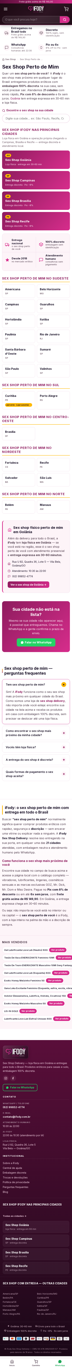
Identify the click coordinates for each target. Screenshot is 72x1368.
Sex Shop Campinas (18, 1238)
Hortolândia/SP (11, 1306)
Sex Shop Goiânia (17, 1225)
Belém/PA (8, 1297)
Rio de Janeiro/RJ (46, 1314)
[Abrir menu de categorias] (5, 9)
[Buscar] (65, 19)
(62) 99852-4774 (14, 1107)
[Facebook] (13, 1078)
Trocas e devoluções (15, 1177)
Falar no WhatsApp (22, 1087)
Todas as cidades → (15, 1216)
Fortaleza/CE (9, 1302)
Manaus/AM (9, 1310)
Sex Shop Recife (16, 1266)
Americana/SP (10, 1293)
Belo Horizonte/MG (47, 1293)
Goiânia (15, 98)
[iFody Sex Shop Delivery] (15, 1052)
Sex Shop (10, 59)
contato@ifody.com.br (16, 1116)
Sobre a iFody (11, 1163)
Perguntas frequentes (15, 1187)
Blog (5, 1191)
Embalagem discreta (14, 1172)
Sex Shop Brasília (17, 1252)
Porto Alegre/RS (11, 1314)
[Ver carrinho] (66, 9)
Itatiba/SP (42, 1306)
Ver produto (57, 950)
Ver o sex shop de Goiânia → (28, 584)
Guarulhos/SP (44, 1302)
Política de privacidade (16, 1182)
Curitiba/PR (43, 1297)
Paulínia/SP (43, 1310)
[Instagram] (6, 1078)
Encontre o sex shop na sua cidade (29, 110)
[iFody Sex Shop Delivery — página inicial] (36, 9)
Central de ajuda (12, 1167)
